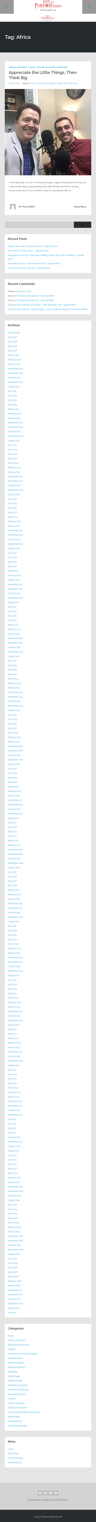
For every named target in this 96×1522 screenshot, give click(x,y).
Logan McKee (62, 83)
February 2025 (14, 413)
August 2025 (14, 386)
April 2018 (12, 782)
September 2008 (16, 1249)
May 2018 (12, 777)
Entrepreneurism (15, 1358)
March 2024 (13, 463)
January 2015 (14, 953)
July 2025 (12, 391)
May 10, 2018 (14, 83)
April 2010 (12, 1169)
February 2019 (14, 737)
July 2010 (12, 1155)
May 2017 (12, 831)
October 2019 (14, 701)
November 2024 (15, 427)
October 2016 (14, 858)
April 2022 (12, 566)
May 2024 (12, 454)
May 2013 (12, 1029)
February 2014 (14, 1002)
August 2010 (13, 1151)
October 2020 (14, 647)
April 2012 (12, 1083)
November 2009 (15, 1191)
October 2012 (14, 1056)
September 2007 (15, 1303)
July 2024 (12, 445)
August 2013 (13, 1025)
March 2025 (13, 409)
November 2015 (15, 908)
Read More (80, 206)
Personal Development (18, 1390)
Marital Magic (14, 1376)
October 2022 (14, 539)
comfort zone (42, 83)
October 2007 (14, 1299)
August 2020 (14, 656)
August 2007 (14, 1308)
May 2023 (12, 508)
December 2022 (15, 530)
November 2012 (15, 1052)
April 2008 (12, 1272)
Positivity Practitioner (17, 1408)
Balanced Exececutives (18, 1345)
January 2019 (14, 742)
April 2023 (12, 512)
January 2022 (14, 580)
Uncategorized (14, 1421)
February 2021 (14, 629)
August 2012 (13, 1065)
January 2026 (14, 364)
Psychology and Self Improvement (52, 67)
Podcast (32, 67)
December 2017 (15, 800)
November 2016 (15, 854)
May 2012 (12, 1079)
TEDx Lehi (73, 83)
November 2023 (15, 481)
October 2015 (14, 912)
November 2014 (15, 962)
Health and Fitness (16, 1367)
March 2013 (13, 1038)
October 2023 (14, 485)
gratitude (52, 83)
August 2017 (13, 818)
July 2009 (12, 1204)
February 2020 (14, 683)
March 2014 (13, 998)
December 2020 (15, 638)
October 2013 (14, 1016)
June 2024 (12, 449)
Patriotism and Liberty (18, 1385)
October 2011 (14, 1110)
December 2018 (15, 746)
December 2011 (15, 1101)
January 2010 (14, 1182)
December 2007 (15, 1290)
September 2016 (15, 863)
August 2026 (14, 332)
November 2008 (15, 1240)
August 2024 (14, 440)
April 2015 (12, 939)
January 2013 (14, 1047)
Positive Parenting (16, 1403)
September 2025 (15, 382)
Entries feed (13, 1453)
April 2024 (12, 458)
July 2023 (12, 499)
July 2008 (12, 1258)
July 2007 (12, 1312)
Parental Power (15, 1381)
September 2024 (15, 436)
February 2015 (14, 948)
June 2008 (12, 1263)
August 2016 (13, 867)
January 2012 (14, 1097)
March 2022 (13, 571)
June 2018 (12, 773)
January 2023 (14, 526)
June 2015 (12, 930)
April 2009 (12, 1218)
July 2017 (12, 822)
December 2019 (15, 692)
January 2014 (14, 1007)
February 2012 (14, 1092)
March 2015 (13, 944)
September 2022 (15, 544)
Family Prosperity (16, 1363)
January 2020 (14, 688)
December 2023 (15, 476)
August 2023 (14, 494)
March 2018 (13, 786)
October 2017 (14, 809)
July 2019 (12, 715)
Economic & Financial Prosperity (23, 1354)
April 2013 (12, 1034)
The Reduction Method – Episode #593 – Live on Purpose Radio (37, 309)
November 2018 (15, 751)
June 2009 (12, 1209)
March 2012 (13, 1088)
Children (11, 1349)
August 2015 (13, 921)
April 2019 (12, 728)
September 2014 (15, 971)
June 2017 (12, 827)
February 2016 (14, 894)
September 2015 (15, 917)
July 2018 (12, 768)
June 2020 (12, 665)
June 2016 (12, 876)
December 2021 (15, 584)
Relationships (14, 1416)
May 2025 (12, 400)
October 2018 (14, 755)
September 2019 (15, 706)
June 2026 (12, 341)
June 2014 (12, 984)
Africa (33, 83)
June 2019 (12, 719)
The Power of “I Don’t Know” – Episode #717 (28, 251)
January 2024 (14, 472)
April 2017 (12, 836)
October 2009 (14, 1196)
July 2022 (12, 553)
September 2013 (15, 1020)
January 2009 (14, 1231)
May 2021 (12, 616)
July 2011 (12, 1119)
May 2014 (12, 989)
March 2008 (13, 1276)
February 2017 (14, 845)
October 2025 (14, 377)
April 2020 (12, 674)
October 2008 (14, 1245)
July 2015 (12, 926)
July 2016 (12, 872)
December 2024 (15, 422)
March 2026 (13, 355)
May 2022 (12, 562)
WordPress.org (14, 1462)
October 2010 (14, 1146)
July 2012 (12, 1070)
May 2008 (12, 1267)
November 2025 (15, 373)
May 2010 (12, 1164)
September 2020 (15, 652)
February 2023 (14, 521)
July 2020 (12, 661)
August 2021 (13, 602)
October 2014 (14, 966)
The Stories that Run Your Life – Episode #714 (29, 268)
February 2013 (14, 1043)
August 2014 (13, 975)
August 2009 (14, 1200)
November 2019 (15, 697)
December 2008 (15, 1236)
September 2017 (15, 813)
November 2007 (15, 1294)
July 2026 (12, 337)
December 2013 (15, 1011)
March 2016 (13, 890)
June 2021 (12, 611)
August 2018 (13, 764)
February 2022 (14, 575)
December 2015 (15, 903)
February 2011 (14, 1137)
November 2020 (15, 643)
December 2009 (15, 1187)
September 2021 (15, 598)
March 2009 (13, 1222)
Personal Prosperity (18, 67)
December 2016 (15, 849)
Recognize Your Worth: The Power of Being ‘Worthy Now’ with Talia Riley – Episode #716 (46, 257)
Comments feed (15, 1458)
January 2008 (14, 1285)
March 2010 (13, 1173)
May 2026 (12, 346)
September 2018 (15, 760)
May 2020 (12, 670)
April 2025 (12, 404)
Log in (11, 1449)
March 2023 (13, 517)
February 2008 (14, 1281)
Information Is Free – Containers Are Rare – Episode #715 (34, 263)
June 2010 (12, 1160)
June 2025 (12, 395)
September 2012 (15, 1061)
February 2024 (14, 467)
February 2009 (14, 1227)
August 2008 (14, 1254)
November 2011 (15, 1106)
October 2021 (14, 593)
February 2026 (14, 359)
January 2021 (14, 634)
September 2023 (15, 490)
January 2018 (14, 795)
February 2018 (14, 791)
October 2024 (14, 431)
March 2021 (13, 625)
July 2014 (12, 980)
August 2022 (14, 548)
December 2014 (15, 957)
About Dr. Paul (24, 291)
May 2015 (12, 935)
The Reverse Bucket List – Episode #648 (35, 296)
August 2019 (13, 710)
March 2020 (13, 679)
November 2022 (15, 535)
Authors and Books (16, 1340)
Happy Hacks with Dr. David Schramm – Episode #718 (33, 246)
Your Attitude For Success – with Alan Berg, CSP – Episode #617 (46, 305)
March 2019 (13, 733)
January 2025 (14, 418)
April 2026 (12, 350)
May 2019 (12, 724)
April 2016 (12, 885)
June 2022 (12, 557)
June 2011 (12, 1124)
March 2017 (13, 840)
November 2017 (15, 804)
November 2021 (15, 589)
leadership (12, 1372)
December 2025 (15, 368)
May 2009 (12, 1213)
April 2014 (12, 993)
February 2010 (14, 1178)
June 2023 (12, 503)
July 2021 (12, 607)
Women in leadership (17, 1425)
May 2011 (12, 1128)
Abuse (11, 1336)
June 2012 (12, 1074)
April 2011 (12, 1133)
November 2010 (15, 1142)
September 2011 (15, 1115)
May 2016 (12, 881)
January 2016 (14, 899)
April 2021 (12, 620)
